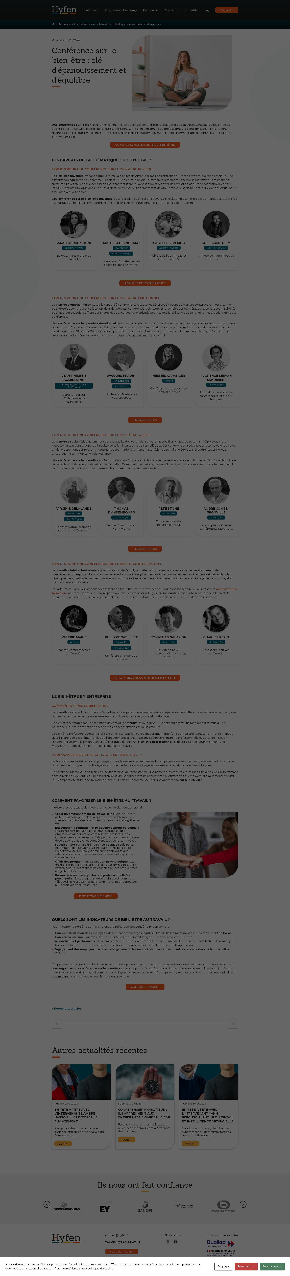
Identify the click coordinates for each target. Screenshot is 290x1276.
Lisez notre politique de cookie (92, 1268)
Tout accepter (272, 1266)
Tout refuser (246, 1266)
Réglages (223, 1266)
